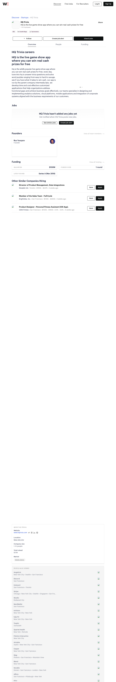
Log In (97, 4)
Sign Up (108, 4)
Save (91, 187)
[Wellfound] (5, 4)
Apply (100, 187)
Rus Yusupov (19, 140)
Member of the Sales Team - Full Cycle (35, 196)
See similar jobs (50, 123)
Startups (24, 18)
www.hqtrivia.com (20, 532)
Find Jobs (69, 4)
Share (100, 22)
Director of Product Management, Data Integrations (41, 185)
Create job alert (58, 38)
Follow (28, 38)
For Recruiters (82, 4)
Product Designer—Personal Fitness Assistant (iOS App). (43, 207)
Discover (57, 4)
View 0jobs (88, 38)
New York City (19, 540)
